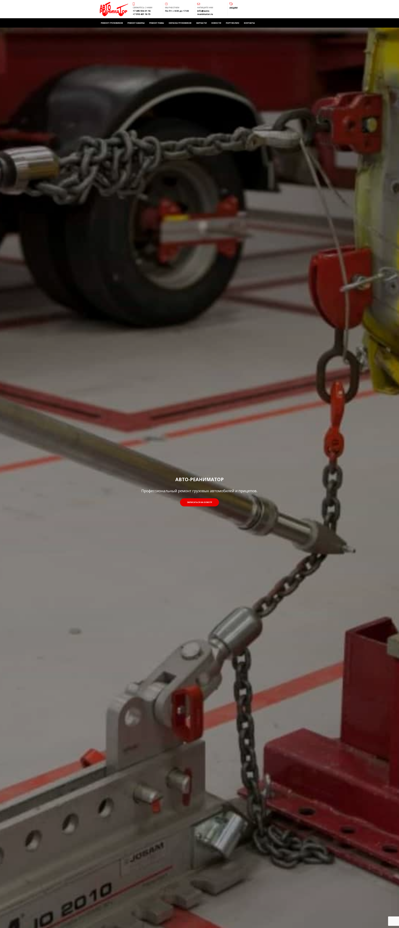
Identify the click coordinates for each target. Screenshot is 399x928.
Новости (216, 23)
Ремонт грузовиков (112, 23)
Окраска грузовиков (180, 23)
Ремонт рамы (156, 23)
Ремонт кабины (136, 23)
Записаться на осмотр (199, 502)
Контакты (249, 23)
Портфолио (232, 23)
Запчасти (201, 23)
